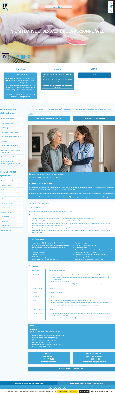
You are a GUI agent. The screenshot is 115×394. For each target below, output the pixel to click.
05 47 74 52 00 (48, 359)
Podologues (5, 221)
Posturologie (5, 128)
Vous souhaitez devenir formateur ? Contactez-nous (86, 383)
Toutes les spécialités (8, 181)
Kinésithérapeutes (7, 203)
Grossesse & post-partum (9, 146)
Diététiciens (5, 190)
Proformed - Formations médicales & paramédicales (5, 7)
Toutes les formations (8, 119)
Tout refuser (73, 391)
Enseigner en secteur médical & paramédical (11, 151)
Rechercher (56, 7)
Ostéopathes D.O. (6, 212)
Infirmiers (4, 199)
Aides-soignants (6, 185)
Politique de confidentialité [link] (99, 391)
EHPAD (3, 194)
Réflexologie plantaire (8, 123)
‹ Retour (30, 113)
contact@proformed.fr (25, 83)
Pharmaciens (5, 217)
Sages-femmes (6, 230)
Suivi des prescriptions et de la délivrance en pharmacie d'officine (11, 139)
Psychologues (5, 226)
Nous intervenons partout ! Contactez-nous (29, 383)
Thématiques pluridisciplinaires (11, 157)
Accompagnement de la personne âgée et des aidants (10, 162)
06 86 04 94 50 (94, 359)
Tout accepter (62, 391)
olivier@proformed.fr (48, 362)
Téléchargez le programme (94, 118)
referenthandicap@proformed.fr (94, 362)
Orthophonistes (6, 208)
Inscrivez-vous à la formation (48, 118)
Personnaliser (84, 391)
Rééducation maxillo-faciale (10, 132)
